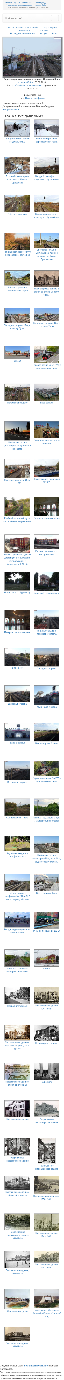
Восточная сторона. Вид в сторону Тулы (46, 324)
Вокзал (17, 360)
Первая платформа (17, 1005)
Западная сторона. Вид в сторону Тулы (17, 326)
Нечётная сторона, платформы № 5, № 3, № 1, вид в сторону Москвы (46, 858)
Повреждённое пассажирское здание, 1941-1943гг (17, 1235)
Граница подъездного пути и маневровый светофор (17, 253)
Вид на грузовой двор (46, 743)
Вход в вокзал (17, 742)
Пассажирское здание (46, 1043)
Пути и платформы (35, 98)
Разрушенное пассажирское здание (46, 1120)
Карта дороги (50, 27)
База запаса (46, 402)
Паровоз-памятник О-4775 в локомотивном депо (46, 366)
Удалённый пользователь (28, 85)
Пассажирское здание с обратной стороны (17, 1083)
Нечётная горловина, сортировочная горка (47, 140)
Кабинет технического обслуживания (46, 553)
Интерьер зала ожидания (47, 518)
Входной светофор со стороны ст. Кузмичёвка (46, 178)
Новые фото (25, 30)
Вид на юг (17, 667)
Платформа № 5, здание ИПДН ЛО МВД (17, 140)
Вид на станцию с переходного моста (46, 632)
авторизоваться (11, 109)
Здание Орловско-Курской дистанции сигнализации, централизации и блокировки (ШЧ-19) (17, 559)
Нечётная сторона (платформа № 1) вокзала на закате (17, 445)
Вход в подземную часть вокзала (47, 441)
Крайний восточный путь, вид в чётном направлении (17, 519)
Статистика (42, 30)
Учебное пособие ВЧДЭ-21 (46, 930)
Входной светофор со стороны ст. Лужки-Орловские (17, 179)
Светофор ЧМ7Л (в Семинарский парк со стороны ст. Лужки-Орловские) (47, 254)
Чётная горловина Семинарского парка (17, 289)
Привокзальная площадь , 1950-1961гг (46, 1197)
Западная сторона (46, 668)
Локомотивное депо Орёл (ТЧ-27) (17, 481)
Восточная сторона (17, 782)
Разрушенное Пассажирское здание (17, 1159)
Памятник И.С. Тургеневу (17, 592)
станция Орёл (25, 82)
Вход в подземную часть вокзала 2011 (17, 931)
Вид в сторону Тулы (46, 893)
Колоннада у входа (47, 706)
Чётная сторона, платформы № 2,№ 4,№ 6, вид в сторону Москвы (17, 896)
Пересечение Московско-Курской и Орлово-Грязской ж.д (46, 1313)
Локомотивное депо (17, 402)
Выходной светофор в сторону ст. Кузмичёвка (46, 215)
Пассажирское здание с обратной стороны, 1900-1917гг (17, 1045)
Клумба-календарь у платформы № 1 (17, 855)
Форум (43, 33)
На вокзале (46, 1081)
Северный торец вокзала (46, 592)
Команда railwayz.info (36, 1365)
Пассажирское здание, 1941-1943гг (46, 1007)
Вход (54, 33)
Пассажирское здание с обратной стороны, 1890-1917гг (46, 291)
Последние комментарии (22, 33)
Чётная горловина (17, 214)
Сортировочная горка (17, 817)
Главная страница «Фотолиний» (22, 27)
